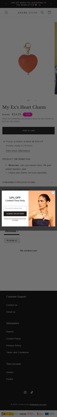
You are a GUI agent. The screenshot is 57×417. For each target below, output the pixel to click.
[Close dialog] (53, 192)
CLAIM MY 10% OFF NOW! (15, 214)
